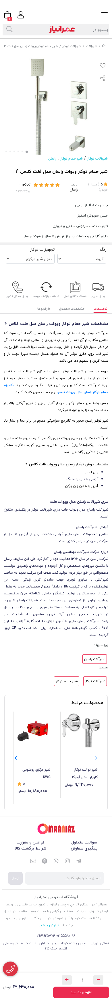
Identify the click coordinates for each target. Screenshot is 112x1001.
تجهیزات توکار (42, 249)
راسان (52, 159)
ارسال (15, 878)
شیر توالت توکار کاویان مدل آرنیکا (85, 773)
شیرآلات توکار (72, 46)
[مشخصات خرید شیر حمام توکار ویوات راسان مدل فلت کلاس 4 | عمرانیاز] (56, 829)
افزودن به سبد (81, 992)
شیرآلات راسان (94, 659)
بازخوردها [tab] (43, 308)
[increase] (67, 980)
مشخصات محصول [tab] (71, 308)
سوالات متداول (84, 842)
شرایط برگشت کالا (30, 848)
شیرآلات (91, 46)
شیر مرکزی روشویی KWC (36, 773)
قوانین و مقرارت (30, 842)
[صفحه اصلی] (103, 46)
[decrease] (98, 980)
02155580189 (65, 936)
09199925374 (46, 936)
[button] (16, 758)
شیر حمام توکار (71, 159)
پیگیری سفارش (84, 848)
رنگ (103, 249)
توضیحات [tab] (100, 308)
